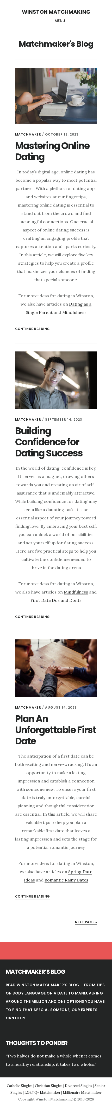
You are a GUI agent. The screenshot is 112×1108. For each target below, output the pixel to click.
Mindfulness (74, 312)
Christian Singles (49, 1086)
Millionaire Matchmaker (82, 1092)
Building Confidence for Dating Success (49, 442)
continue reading (32, 329)
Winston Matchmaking (56, 12)
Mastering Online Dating (52, 151)
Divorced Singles (78, 1086)
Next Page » (86, 922)
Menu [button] (60, 20)
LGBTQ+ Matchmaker (42, 1092)
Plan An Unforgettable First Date (55, 730)
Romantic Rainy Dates (66, 880)
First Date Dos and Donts (56, 600)
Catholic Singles (20, 1086)
